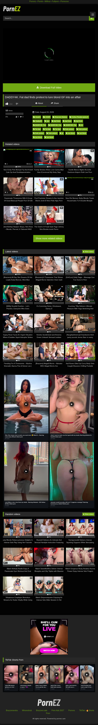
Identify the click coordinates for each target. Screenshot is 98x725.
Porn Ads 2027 (58, 710)
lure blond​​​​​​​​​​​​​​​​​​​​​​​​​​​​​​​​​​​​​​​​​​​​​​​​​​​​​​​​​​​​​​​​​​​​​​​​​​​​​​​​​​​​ (50, 137)
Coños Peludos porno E (80, 117)
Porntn (40, 1)
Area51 (37, 117)
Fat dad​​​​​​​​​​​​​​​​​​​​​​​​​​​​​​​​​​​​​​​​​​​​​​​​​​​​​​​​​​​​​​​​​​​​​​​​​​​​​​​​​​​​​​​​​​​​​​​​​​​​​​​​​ (37, 129)
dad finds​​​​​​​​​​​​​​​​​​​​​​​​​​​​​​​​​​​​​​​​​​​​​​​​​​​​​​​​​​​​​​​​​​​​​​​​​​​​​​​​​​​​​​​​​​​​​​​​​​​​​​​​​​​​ (57, 121)
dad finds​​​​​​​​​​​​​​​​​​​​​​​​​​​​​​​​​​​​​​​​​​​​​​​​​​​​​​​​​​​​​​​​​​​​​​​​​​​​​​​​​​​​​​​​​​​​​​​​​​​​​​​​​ (68, 121)
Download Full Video (50, 87)
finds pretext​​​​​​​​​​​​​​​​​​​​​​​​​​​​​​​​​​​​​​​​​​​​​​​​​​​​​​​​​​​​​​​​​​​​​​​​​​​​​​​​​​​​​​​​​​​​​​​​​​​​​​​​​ (83, 129)
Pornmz (32, 1)
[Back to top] (90, 718)
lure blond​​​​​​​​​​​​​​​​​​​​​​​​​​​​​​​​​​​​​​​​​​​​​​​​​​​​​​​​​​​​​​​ (82, 133)
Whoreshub (27, 710)
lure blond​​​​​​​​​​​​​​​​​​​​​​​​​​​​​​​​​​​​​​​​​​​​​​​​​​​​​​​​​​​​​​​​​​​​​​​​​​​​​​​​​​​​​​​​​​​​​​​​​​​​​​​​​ (71, 133)
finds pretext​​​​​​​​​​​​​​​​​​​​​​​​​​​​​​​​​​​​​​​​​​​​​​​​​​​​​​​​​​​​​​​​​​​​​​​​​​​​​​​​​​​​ (69, 129)
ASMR (48, 117)
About (40, 103)
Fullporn (55, 1)
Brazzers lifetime (61, 117)
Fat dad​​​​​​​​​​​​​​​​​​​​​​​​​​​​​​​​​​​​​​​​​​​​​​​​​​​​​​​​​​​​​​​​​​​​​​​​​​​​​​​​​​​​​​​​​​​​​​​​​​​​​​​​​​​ (57, 129)
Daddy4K (38, 121)
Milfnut (47, 1)
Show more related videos (49, 238)
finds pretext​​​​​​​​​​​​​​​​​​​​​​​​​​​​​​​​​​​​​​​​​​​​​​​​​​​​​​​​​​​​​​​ (39, 133)
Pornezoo (64, 1)
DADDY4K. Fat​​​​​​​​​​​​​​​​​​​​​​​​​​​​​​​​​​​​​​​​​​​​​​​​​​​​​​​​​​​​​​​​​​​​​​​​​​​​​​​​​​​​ (40, 125)
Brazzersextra (12, 710)
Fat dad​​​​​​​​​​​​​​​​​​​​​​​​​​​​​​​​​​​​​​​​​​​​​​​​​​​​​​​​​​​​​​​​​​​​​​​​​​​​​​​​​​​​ (47, 129)
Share (56, 103)
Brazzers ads (41, 710)
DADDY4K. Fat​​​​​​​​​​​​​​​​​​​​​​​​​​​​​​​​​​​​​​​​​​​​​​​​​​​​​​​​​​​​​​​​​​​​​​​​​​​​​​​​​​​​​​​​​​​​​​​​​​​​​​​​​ (55, 125)
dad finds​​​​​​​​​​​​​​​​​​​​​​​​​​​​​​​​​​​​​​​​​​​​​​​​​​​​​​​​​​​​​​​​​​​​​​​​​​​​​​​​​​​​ (79, 121)
